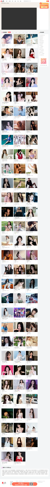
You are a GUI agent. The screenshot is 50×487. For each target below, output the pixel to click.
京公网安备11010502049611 (33, 482)
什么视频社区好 (41, 43)
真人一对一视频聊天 (41, 53)
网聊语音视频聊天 (41, 42)
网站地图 (11, 483)
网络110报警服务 (18, 483)
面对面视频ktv (41, 47)
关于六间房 (11, 481)
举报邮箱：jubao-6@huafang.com (34, 483)
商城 (15, 1)
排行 (12, 1)
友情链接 (11, 482)
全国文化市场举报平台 (26, 483)
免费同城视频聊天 (41, 40)
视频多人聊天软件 (41, 49)
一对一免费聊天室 (41, 50)
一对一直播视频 (41, 46)
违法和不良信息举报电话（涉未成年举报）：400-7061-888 (22, 484)
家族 (20, 1)
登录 (47, 1)
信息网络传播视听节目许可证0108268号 (20, 482)
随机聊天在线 (41, 39)
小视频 (10, 1)
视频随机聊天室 (41, 52)
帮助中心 (11, 484)
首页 (6, 1)
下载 (18, 1)
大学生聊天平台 (41, 36)
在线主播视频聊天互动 (42, 35)
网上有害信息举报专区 (40, 482)
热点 (3, 3)
